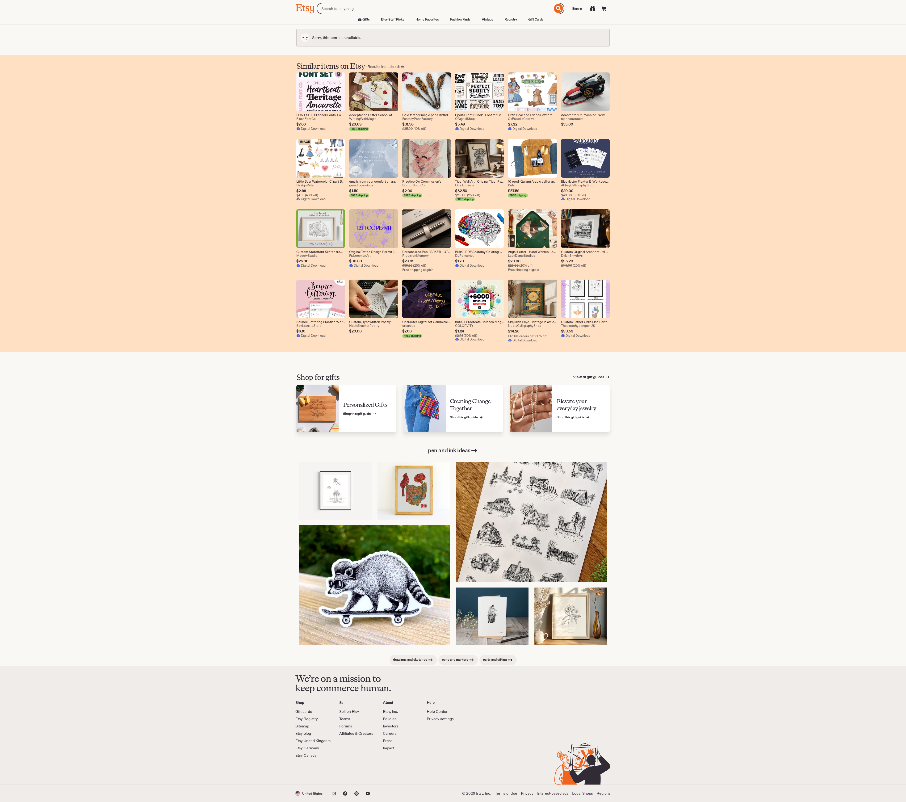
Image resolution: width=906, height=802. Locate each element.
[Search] (558, 8)
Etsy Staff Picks (392, 19)
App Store (311, 771)
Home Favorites (427, 19)
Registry (511, 19)
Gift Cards (535, 19)
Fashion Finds (460, 19)
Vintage (487, 19)
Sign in (577, 8)
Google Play (347, 771)
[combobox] (435, 8)
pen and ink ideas (449, 450)
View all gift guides (589, 377)
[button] (309, 793)
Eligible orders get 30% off (527, 336)
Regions (604, 793)
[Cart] (604, 8)
